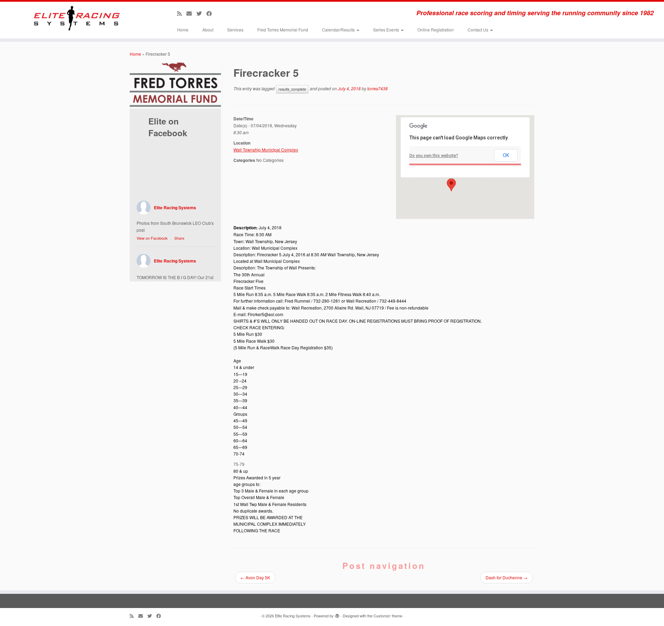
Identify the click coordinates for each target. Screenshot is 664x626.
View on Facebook (152, 238)
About (207, 30)
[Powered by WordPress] (337, 614)
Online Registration (435, 30)
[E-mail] (191, 13)
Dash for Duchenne (506, 577)
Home (182, 30)
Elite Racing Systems (175, 207)
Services (235, 30)
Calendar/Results (339, 30)
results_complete (292, 89)
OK (506, 155)
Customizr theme (388, 615)
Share (179, 238)
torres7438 (377, 88)
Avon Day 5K (255, 577)
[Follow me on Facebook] (211, 13)
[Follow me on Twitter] (201, 13)
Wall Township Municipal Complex (265, 150)
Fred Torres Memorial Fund (282, 30)
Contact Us (478, 30)
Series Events (386, 30)
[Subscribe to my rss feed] (181, 13)
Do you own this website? (433, 155)
